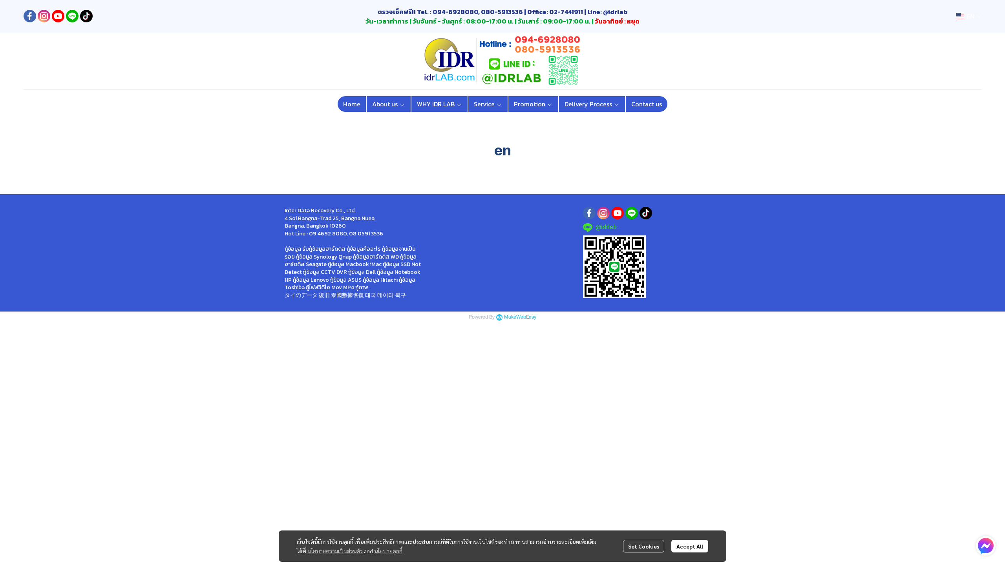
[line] (72, 16)
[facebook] (30, 16)
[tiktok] (86, 16)
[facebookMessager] (986, 546)
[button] (968, 16)
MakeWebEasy (520, 317)
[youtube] (58, 16)
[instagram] (44, 16)
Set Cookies (643, 546)
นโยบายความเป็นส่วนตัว (335, 550)
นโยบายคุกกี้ (388, 550)
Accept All (689, 546)
